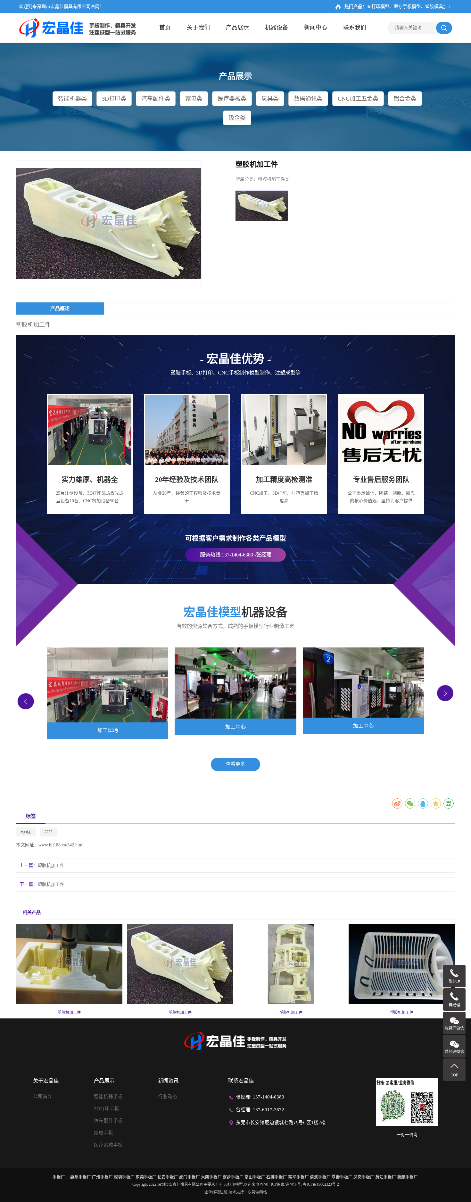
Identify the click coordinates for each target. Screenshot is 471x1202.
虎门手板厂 (189, 1177)
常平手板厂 (298, 1177)
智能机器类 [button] (72, 98)
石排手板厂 (276, 1177)
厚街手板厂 (342, 1177)
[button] (26, 701)
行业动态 (167, 1096)
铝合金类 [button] (405, 98)
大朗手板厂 (211, 1177)
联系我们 (354, 27)
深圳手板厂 (124, 1177)
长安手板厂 (167, 1177)
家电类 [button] (193, 98)
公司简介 (42, 1096)
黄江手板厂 (385, 1177)
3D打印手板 (106, 1108)
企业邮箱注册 (215, 1192)
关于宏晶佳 (46, 1081)
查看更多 (235, 764)
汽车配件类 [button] (155, 98)
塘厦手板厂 (407, 1177)
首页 (165, 27)
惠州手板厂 (80, 1177)
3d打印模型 (233, 1184)
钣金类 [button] (237, 118)
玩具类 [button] (270, 98)
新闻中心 (315, 27)
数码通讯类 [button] (308, 98)
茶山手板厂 (254, 1177)
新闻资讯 (168, 1081)
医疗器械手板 (108, 1145)
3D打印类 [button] (114, 98)
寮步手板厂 (233, 1177)
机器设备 (276, 27)
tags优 (26, 832)
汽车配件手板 (108, 1120)
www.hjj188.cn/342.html (61, 845)
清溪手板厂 (320, 1177)
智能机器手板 (108, 1096)
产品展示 (237, 27)
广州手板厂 (102, 1177)
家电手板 (103, 1132)
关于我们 (198, 27)
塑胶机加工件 (50, 865)
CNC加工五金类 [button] (358, 98)
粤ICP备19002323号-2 (321, 1184)
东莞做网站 (257, 1192)
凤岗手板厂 (363, 1177)
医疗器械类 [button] (232, 98)
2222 (48, 832)
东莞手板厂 (146, 1177)
